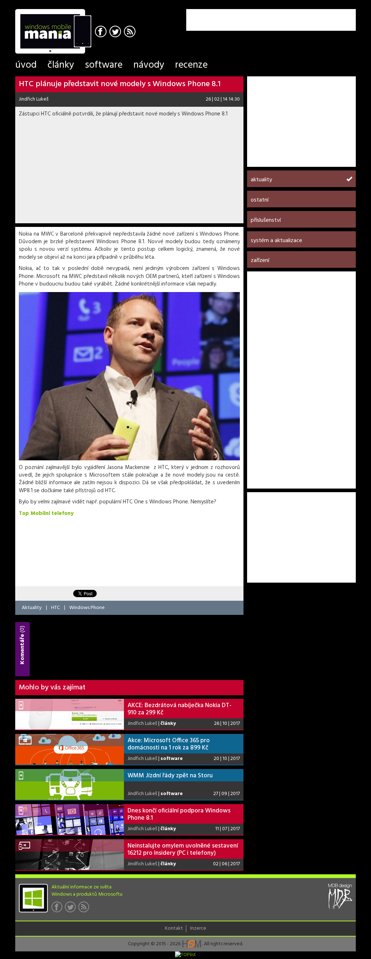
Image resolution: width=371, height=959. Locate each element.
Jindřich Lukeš (34, 99)
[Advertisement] (271, 20)
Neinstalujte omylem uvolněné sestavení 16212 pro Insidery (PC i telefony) (183, 849)
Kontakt (174, 928)
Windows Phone (87, 608)
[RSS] (130, 32)
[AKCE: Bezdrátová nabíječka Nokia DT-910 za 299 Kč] (69, 714)
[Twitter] (116, 32)
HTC (55, 608)
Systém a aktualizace (276, 240)
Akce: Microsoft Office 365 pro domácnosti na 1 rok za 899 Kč (169, 744)
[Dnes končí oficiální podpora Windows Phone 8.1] (69, 819)
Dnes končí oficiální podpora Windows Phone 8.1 (179, 814)
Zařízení (260, 260)
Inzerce (198, 928)
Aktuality (32, 608)
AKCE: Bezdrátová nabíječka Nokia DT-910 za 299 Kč (180, 709)
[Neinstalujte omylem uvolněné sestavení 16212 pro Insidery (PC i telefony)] (69, 854)
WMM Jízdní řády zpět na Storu (170, 776)
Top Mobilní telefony (46, 513)
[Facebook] (101, 32)
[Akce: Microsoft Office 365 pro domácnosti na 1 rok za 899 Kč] (69, 749)
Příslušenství (266, 220)
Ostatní (259, 200)
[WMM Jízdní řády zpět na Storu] (69, 784)
